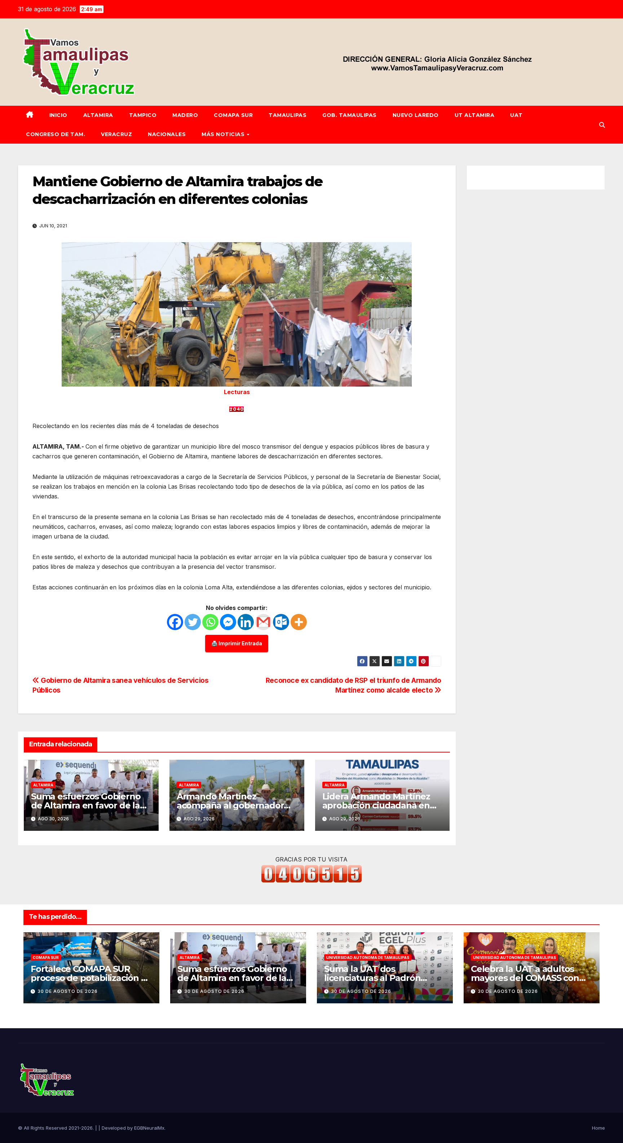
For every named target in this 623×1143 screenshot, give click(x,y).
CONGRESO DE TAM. (55, 134)
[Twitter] (193, 622)
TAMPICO (143, 115)
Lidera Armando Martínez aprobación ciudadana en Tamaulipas (376, 805)
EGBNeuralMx (149, 1128)
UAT (516, 115)
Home (598, 1128)
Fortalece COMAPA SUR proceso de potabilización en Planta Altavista (91, 978)
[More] (299, 622)
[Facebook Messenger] (228, 622)
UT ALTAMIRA (475, 115)
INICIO (58, 115)
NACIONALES (167, 134)
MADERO (185, 115)
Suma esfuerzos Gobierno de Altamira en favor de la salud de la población (85, 805)
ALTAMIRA (98, 115)
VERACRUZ (116, 134)
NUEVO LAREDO (416, 115)
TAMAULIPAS (287, 115)
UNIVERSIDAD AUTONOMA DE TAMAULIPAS (367, 957)
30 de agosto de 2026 (67, 991)
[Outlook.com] (281, 622)
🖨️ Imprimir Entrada (236, 643)
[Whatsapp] (210, 622)
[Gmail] (263, 622)
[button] (602, 124)
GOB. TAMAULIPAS (349, 115)
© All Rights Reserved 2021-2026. (56, 1128)
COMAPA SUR (233, 115)
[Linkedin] (246, 622)
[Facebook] (175, 622)
